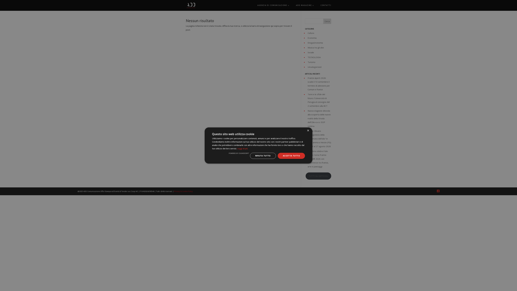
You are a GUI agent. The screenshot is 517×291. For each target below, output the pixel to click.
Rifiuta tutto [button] (263, 155)
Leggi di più (242, 148)
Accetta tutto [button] (291, 155)
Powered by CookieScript (239, 153)
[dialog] (258, 145)
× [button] (308, 131)
